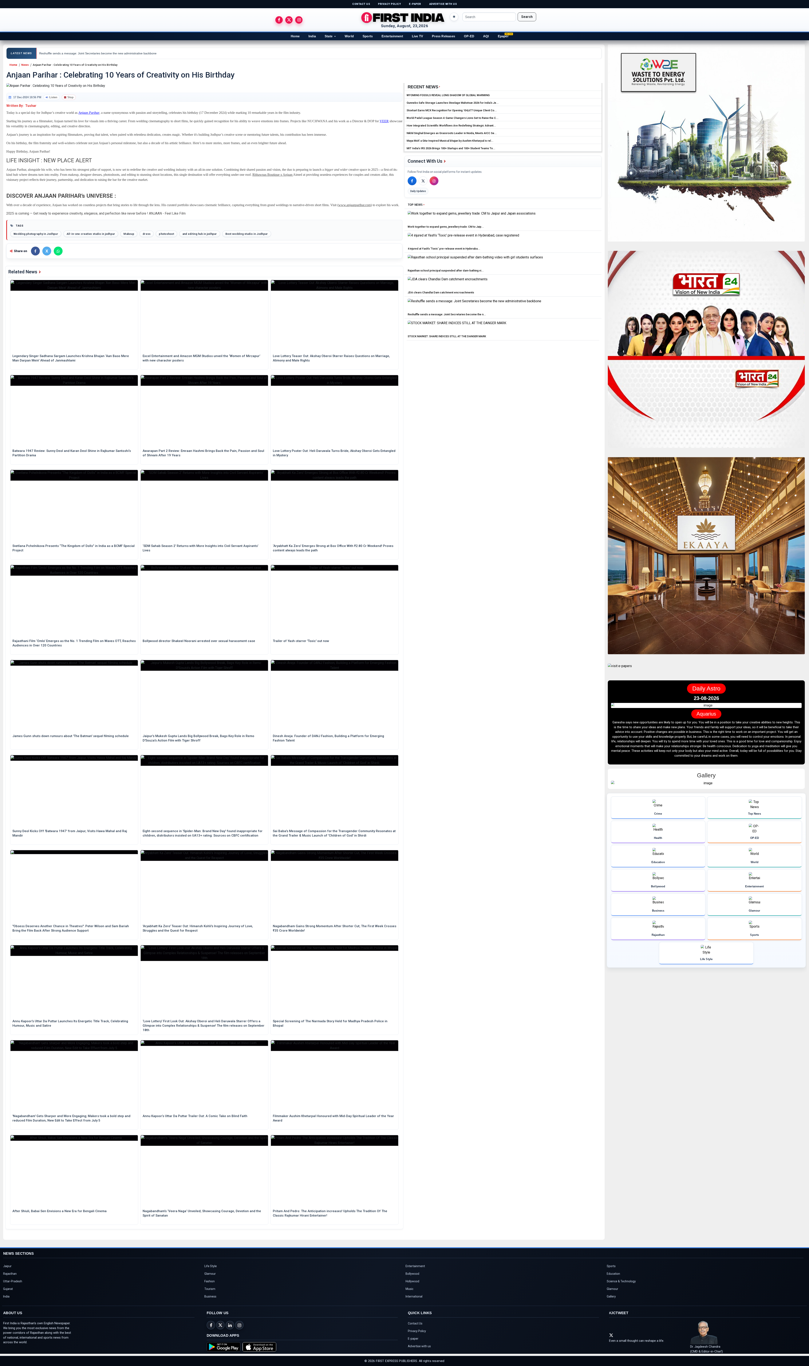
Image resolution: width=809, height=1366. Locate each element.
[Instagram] (434, 180)
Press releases (443, 36)
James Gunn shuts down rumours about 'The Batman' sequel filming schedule (70, 736)
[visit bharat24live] (706, 352)
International (414, 1296)
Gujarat (8, 1289)
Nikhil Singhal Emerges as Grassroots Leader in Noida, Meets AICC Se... (452, 133)
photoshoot (166, 233)
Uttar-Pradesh (12, 1281)
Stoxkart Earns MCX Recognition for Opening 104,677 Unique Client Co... (452, 110)
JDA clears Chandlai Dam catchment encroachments (441, 292)
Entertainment (392, 36)
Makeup (128, 233)
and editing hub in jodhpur (199, 233)
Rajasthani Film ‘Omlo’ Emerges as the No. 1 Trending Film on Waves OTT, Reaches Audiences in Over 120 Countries (74, 643)
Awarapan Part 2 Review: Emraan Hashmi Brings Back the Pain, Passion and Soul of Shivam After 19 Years (203, 453)
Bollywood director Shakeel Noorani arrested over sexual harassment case (199, 641)
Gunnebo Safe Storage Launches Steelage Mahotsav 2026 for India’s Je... (453, 102)
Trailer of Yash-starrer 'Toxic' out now (301, 641)
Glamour (210, 1273)
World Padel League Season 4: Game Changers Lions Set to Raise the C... (452, 118)
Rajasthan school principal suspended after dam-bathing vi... (446, 270)
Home (295, 36)
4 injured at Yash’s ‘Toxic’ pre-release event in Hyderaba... (444, 248)
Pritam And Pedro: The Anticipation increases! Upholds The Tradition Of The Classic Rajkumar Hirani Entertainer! (330, 1213)
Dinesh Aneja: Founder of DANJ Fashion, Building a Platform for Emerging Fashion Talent (328, 738)
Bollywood (412, 1273)
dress (146, 233)
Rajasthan (10, 1273)
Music (409, 1289)
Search (527, 17)
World (349, 36)
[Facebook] (412, 180)
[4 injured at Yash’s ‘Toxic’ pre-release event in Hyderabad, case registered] (463, 239)
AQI (486, 36)
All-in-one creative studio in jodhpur (91, 233)
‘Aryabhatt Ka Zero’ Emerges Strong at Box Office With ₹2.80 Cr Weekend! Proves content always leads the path (333, 548)
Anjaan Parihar (88, 112)
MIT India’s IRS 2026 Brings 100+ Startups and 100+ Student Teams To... (451, 148)
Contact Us (415, 1323)
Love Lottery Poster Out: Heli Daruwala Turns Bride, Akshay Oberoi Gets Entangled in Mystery (334, 453)
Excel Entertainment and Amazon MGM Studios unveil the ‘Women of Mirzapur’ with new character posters (201, 358)
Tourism (209, 1289)
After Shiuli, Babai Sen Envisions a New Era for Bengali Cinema (59, 1211)
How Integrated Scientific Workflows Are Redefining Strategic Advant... (451, 125)
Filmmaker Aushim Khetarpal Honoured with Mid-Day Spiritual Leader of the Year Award (333, 1118)
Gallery (611, 1296)
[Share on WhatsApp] (58, 251)
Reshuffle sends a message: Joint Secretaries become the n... (447, 314)
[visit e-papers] (620, 670)
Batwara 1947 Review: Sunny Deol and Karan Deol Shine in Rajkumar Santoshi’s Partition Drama (71, 453)
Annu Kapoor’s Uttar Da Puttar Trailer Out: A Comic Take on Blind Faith (195, 1116)
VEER (384, 121)
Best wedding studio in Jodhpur (246, 233)
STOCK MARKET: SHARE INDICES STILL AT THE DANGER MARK (447, 336)
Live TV (417, 36)
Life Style (210, 1266)
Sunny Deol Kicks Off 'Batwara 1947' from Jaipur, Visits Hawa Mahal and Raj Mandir (69, 833)
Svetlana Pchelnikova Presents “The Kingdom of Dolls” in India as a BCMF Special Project (73, 548)
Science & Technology (621, 1281)
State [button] (328, 36)
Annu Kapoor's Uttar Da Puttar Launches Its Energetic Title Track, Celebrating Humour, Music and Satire (70, 1023)
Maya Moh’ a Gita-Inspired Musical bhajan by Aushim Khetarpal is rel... (450, 140)
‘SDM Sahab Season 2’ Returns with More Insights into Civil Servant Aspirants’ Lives (200, 548)
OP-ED (469, 36)
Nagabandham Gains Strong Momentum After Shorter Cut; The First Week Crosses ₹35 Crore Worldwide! (334, 928)
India (312, 36)
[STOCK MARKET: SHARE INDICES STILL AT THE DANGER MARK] (457, 327)
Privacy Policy (417, 1331)
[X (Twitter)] (423, 180)
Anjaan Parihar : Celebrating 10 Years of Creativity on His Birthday (75, 64)
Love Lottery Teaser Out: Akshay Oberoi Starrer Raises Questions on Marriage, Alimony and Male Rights (331, 358)
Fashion (209, 1281)
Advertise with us (419, 1346)
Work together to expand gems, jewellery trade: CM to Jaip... (446, 226)
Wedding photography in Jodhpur (35, 233)
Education (613, 1273)
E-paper (413, 1338)
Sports (368, 36)
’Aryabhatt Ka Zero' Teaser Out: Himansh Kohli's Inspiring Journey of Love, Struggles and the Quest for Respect (198, 928)
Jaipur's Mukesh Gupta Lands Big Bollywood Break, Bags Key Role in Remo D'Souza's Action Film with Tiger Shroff (198, 738)
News (25, 64)
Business (210, 1296)
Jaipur (7, 1266)
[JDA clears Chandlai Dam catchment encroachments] (448, 283)
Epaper (503, 36)
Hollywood (412, 1281)
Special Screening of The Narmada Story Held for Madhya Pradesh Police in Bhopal (330, 1023)
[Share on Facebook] (35, 251)
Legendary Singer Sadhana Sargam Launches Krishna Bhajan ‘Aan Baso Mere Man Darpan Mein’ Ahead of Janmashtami (70, 358)
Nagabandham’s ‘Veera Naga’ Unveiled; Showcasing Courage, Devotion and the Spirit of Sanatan (202, 1213)
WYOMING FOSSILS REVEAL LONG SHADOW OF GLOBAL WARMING (448, 95)
